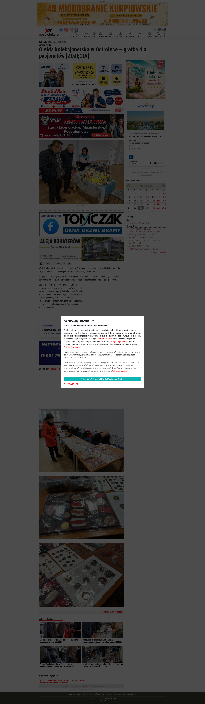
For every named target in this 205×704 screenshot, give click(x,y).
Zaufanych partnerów (104, 339)
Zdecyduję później (71, 383)
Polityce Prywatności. (120, 371)
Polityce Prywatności (119, 341)
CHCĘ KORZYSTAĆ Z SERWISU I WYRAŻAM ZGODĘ (102, 379)
